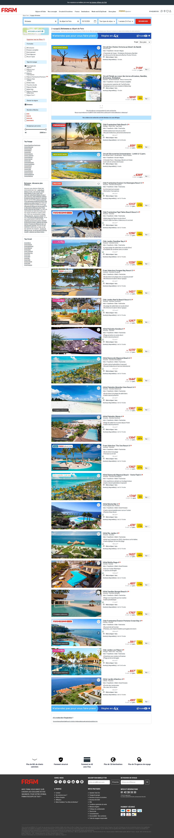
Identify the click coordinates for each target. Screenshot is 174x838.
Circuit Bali (27, 258)
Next (98, 59)
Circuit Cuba (27, 263)
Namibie (63, 721)
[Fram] (9, 10)
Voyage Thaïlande (28, 155)
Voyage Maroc (27, 150)
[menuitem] (40, 11)
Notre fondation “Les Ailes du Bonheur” (67, 802)
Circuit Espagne (28, 265)
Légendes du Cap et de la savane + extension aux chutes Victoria (35, 222)
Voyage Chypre (28, 166)
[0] (167, 11)
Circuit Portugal (28, 244)
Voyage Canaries (28, 154)
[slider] (25, 129)
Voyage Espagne (28, 172)
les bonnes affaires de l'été (98, 2)
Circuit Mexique (28, 248)
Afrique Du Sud (69, 721)
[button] (35, 762)
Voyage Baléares (28, 171)
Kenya (78, 721)
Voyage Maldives (28, 176)
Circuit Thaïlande (28, 251)
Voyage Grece (27, 167)
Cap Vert (75, 721)
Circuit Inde (27, 255)
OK (147, 782)
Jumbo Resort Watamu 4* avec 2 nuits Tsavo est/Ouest (34, 193)
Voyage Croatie (28, 148)
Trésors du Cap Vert (41, 199)
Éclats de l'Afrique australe (36, 217)
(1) (36, 39)
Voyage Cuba (27, 160)
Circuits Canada (28, 261)
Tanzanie (55, 721)
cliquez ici (63, 834)
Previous (54, 59)
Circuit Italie (27, 256)
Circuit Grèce (27, 249)
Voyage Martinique (29, 162)
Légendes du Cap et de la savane (32, 220)
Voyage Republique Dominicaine (32, 145)
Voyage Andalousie (29, 174)
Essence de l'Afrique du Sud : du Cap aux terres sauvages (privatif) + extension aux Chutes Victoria (35, 230)
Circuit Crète (27, 260)
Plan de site (93, 811)
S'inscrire (115, 782)
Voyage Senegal (28, 159)
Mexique (82, 721)
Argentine (86, 721)
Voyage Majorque (28, 147)
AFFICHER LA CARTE (35, 31)
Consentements (94, 813)
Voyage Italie (27, 152)
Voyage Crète (27, 169)
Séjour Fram (26, 15)
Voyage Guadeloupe (29, 164)
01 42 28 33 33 (154, 11)
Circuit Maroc (27, 243)
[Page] (55, 781)
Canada (91, 721)
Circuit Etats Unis (28, 253)
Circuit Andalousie (28, 246)
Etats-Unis (95, 721)
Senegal (59, 721)
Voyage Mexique (28, 157)
